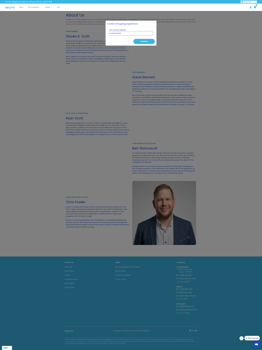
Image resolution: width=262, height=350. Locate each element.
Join (58, 7)
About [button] (47, 7)
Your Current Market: (117, 30)
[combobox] (7, 348)
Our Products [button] (33, 7)
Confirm (144, 41)
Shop (21, 7)
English (5, 348)
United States (247, 2)
